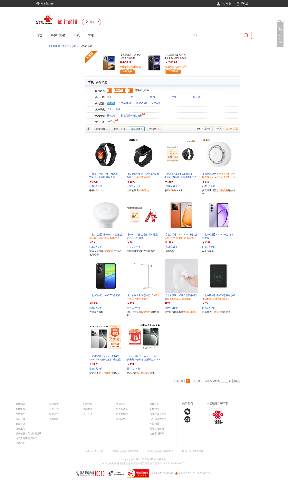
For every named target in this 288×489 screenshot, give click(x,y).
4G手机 (111, 121)
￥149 (205, 181)
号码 (54, 35)
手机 (76, 35)
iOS (109, 109)
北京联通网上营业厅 (58, 46)
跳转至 (216, 381)
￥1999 (93, 181)
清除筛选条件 (142, 90)
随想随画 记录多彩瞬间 (217, 298)
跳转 (236, 381)
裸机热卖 (111, 115)
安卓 (118, 109)
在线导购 (281, 33)
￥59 (92, 242)
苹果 (109, 97)
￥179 (130, 303)
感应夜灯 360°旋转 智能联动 (104, 238)
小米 (131, 97)
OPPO (196, 97)
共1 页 (208, 381)
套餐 (62, 35)
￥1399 (169, 181)
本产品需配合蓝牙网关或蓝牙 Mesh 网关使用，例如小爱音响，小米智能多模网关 (218, 177)
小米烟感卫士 (218, 177)
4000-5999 (142, 103)
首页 (39, 35)
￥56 (129, 242)
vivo (174, 97)
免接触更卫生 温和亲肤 (179, 298)
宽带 (91, 35)
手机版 (244, 3)
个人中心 (226, 3)
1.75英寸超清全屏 (141, 177)
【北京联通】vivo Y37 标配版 (104, 295)
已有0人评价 (95, 186)
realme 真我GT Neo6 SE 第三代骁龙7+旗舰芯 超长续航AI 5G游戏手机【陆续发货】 (143, 359)
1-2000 (118, 90)
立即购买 (127, 71)
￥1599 (131, 181)
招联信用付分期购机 (131, 115)
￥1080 (93, 303)
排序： (90, 128)
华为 (152, 97)
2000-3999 (125, 103)
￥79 (167, 303)
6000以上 (157, 103)
